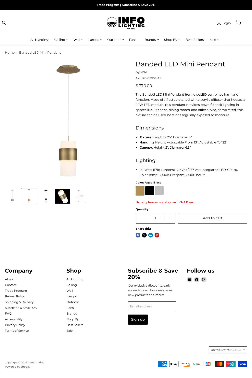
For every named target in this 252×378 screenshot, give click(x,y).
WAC (144, 72)
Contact (11, 285)
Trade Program (108, 5)
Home (10, 52)
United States (226, 350)
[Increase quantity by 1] (170, 218)
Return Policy (15, 296)
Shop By (171, 39)
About (9, 279)
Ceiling (60, 39)
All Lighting (39, 39)
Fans (133, 39)
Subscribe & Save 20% (138, 5)
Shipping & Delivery (19, 302)
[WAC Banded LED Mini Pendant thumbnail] (62, 196)
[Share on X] (144, 235)
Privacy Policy (15, 325)
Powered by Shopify (17, 366)
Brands (151, 39)
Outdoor (114, 39)
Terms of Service (17, 330)
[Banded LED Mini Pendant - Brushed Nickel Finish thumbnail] (12, 196)
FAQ (8, 313)
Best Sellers (194, 39)
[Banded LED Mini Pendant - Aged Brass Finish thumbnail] (29, 196)
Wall (77, 39)
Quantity (142, 209)
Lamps (94, 39)
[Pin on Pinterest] (157, 235)
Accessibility (13, 319)
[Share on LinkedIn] (150, 235)
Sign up (138, 319)
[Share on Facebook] (138, 235)
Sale (213, 39)
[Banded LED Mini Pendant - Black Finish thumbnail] (46, 196)
